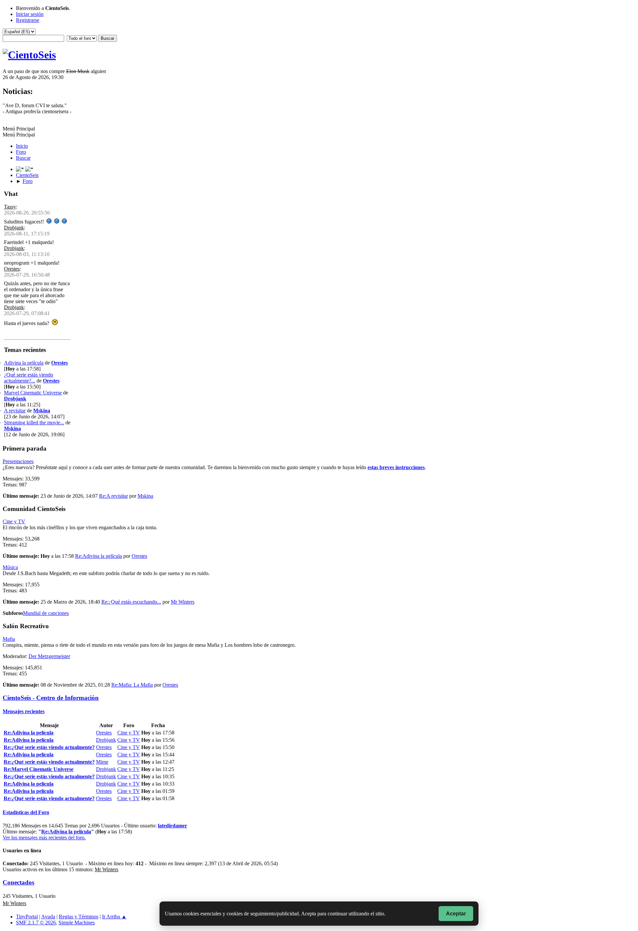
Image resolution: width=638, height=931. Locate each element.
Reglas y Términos (78, 916)
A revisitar (15, 410)
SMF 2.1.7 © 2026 (36, 922)
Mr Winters (182, 602)
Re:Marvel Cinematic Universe (38, 769)
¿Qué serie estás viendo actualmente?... (28, 377)
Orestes (12, 269)
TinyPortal (27, 916)
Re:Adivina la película (98, 556)
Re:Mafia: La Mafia (132, 685)
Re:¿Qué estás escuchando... (131, 602)
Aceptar (456, 913)
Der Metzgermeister (49, 656)
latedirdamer (172, 825)
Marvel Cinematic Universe (33, 392)
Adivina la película (24, 363)
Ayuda (48, 916)
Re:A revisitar (113, 496)
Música (10, 567)
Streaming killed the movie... (34, 422)
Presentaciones (18, 461)
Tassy (10, 207)
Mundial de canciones (46, 613)
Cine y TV (14, 521)
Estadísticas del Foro (26, 812)
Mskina (41, 410)
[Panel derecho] (20, 169)
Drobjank (14, 227)
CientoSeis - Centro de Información (51, 697)
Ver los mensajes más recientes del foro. (44, 837)
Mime (102, 762)
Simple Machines (76, 922)
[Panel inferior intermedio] (29, 169)
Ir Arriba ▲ (114, 916)
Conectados (18, 882)
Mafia (9, 639)
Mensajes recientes (24, 711)
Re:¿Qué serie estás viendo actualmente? (49, 747)
